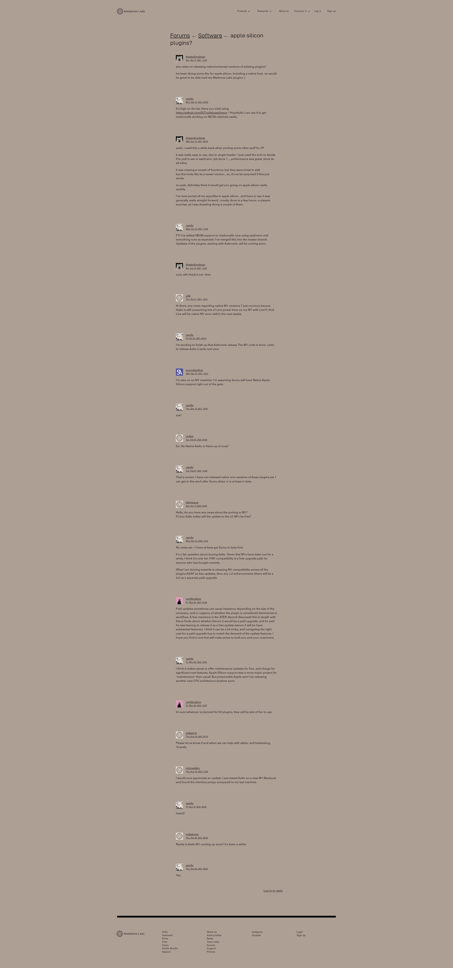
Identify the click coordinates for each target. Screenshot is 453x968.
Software (210, 35)
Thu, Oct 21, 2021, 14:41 (197, 300)
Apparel (166, 952)
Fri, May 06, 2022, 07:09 (196, 603)
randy (190, 99)
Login (300, 932)
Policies (211, 952)
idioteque (192, 502)
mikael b (191, 733)
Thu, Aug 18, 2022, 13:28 (197, 772)
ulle (188, 296)
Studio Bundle (170, 949)
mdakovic (192, 834)
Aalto (165, 932)
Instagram (257, 932)
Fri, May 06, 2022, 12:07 (196, 706)
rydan (190, 436)
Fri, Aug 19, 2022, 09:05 (196, 807)
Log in (317, 11)
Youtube (256, 936)
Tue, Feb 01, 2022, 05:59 (196, 440)
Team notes (213, 942)
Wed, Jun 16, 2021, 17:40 (197, 229)
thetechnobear (195, 57)
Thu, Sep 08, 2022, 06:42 (197, 838)
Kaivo (165, 939)
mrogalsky (193, 768)
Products (242, 11)
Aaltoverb (167, 936)
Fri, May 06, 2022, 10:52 (196, 662)
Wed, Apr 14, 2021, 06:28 (197, 142)
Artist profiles (214, 936)
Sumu (165, 945)
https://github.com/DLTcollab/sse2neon (201, 113)
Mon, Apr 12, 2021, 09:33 (197, 102)
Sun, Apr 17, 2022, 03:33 (196, 506)
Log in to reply (273, 891)
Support (211, 949)
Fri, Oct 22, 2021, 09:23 (196, 339)
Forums (180, 35)
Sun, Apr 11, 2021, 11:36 (196, 60)
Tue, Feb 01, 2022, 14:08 (196, 471)
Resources (262, 11)
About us (284, 11)
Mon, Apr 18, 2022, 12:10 (197, 541)
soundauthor (194, 370)
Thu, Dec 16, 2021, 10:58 (197, 409)
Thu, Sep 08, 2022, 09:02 (197, 869)
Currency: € (300, 11)
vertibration (193, 599)
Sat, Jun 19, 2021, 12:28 (196, 269)
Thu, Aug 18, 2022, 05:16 (197, 737)
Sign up (331, 11)
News (210, 939)
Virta (164, 942)
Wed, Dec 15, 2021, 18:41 (197, 374)
